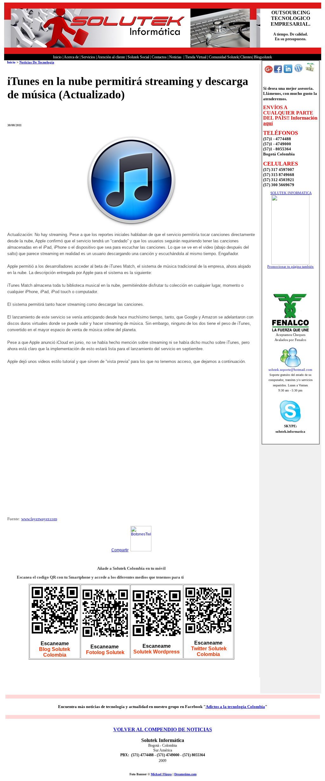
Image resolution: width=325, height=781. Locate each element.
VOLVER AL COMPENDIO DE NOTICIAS (162, 729)
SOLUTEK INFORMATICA (291, 193)
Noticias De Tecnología (36, 62)
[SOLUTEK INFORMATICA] (290, 263)
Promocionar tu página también (290, 266)
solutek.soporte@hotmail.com (290, 369)
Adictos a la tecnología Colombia (235, 706)
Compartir (120, 550)
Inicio (11, 62)
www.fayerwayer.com (39, 518)
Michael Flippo (161, 774)
